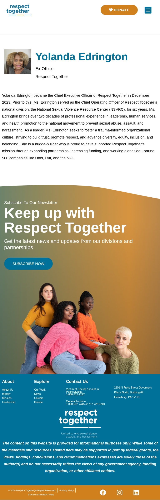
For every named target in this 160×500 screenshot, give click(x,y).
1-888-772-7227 (75, 394)
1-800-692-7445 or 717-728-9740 (85, 404)
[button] (148, 10)
